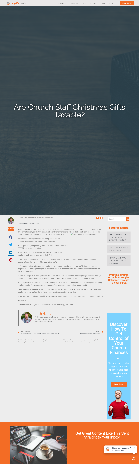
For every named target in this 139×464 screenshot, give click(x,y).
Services (61, 3)
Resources (74, 3)
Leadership (11, 228)
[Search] (127, 219)
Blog (84, 3)
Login (111, 3)
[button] (11, 237)
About (102, 3)
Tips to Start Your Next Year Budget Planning (117, 260)
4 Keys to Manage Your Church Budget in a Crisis (117, 237)
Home (21, 218)
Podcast (93, 3)
